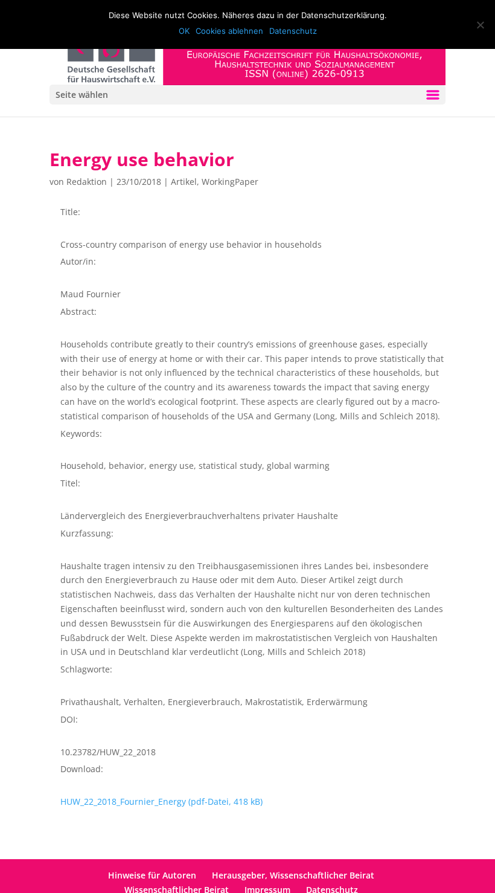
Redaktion (86, 181)
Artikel (184, 181)
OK (184, 31)
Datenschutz (293, 31)
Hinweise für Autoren (152, 875)
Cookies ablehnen (229, 31)
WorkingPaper (230, 181)
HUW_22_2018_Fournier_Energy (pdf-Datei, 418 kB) (161, 801)
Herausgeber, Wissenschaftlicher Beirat (293, 875)
